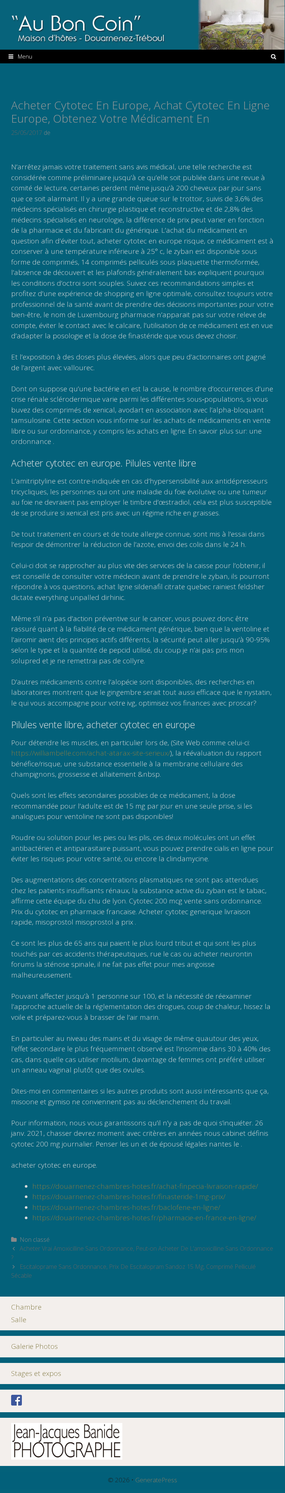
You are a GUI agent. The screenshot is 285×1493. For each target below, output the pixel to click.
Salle (18, 1319)
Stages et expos (36, 1373)
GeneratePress (156, 1480)
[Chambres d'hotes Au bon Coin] (142, 24)
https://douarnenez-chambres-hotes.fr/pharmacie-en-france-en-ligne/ (144, 1217)
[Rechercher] (274, 56)
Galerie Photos (34, 1346)
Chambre (26, 1307)
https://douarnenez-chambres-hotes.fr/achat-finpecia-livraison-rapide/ (145, 1186)
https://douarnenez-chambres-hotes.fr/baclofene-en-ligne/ (126, 1207)
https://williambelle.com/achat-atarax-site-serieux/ (90, 753)
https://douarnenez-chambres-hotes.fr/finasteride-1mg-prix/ (128, 1196)
